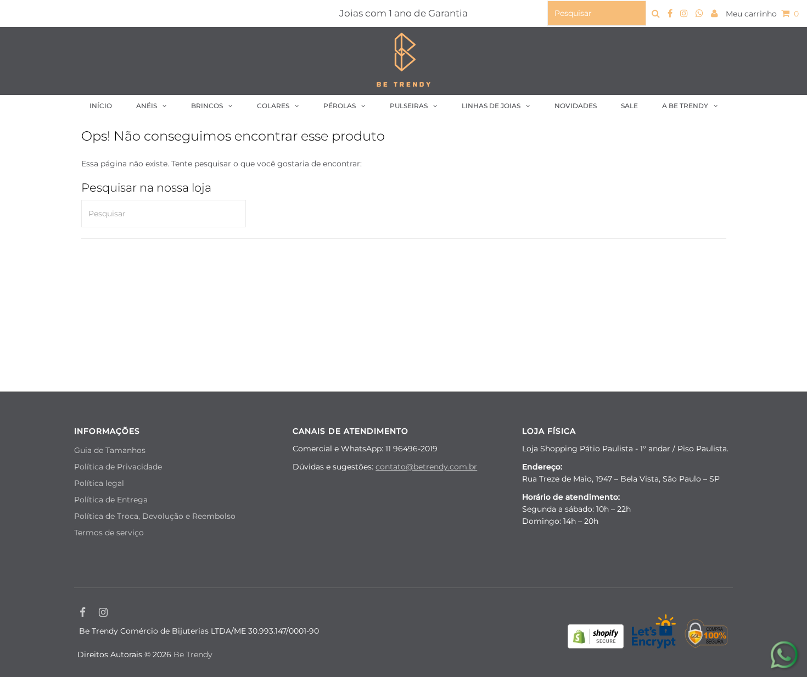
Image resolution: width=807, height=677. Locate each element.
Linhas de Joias (491, 106)
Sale (629, 106)
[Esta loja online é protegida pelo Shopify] (596, 638)
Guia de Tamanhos (109, 450)
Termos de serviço (109, 533)
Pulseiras (409, 106)
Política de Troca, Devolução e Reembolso (155, 516)
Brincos (207, 106)
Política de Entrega (111, 500)
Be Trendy (192, 654)
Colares (273, 106)
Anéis (146, 106)
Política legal (99, 483)
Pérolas (339, 106)
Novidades (575, 106)
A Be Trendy (685, 106)
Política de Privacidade (118, 467)
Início (100, 106)
